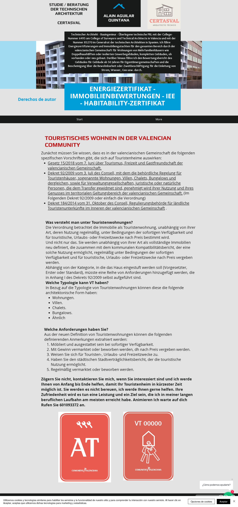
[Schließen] (234, 501)
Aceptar (223, 501)
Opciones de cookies (201, 501)
